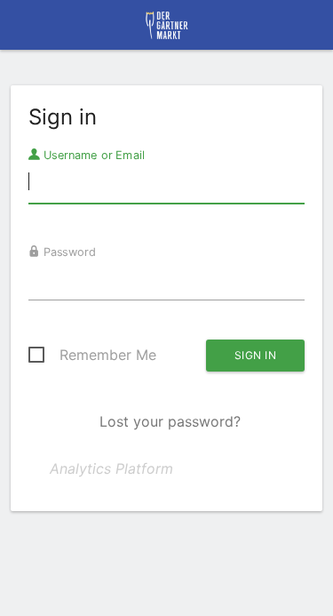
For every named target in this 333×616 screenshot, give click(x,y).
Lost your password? (170, 421)
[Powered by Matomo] (166, 30)
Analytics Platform (111, 468)
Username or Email (92, 155)
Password (68, 251)
